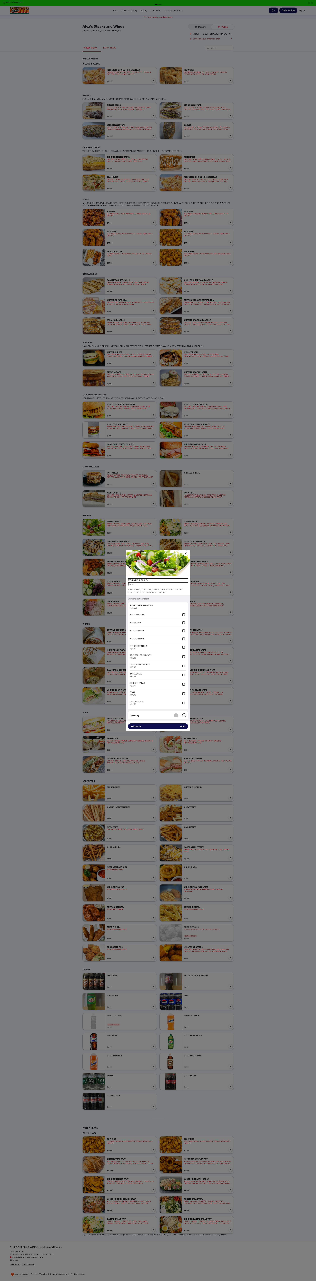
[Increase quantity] (184, 715)
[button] (158, 563)
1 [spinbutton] (180, 715)
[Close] (185, 553)
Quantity (134, 715)
